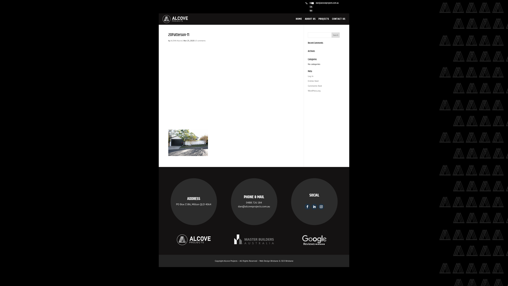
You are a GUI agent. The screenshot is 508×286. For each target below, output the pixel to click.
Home (299, 19)
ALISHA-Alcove (176, 40)
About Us (310, 19)
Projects (324, 19)
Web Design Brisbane (268, 261)
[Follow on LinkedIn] (314, 207)
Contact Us (338, 19)
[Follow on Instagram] (321, 207)
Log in (310, 76)
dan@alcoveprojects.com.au (327, 3)
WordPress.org (314, 90)
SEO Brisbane (287, 261)
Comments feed (315, 85)
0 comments (201, 40)
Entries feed (313, 81)
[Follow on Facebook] (307, 207)
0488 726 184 (312, 7)
